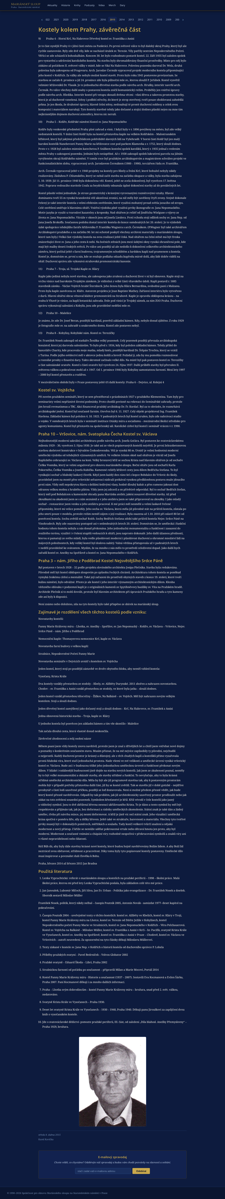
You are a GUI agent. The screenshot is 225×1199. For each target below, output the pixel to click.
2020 (65, 19)
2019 (75, 19)
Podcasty (89, 5)
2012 (140, 19)
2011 (150, 19)
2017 (93, 19)
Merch (112, 5)
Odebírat (141, 1171)
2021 (56, 19)
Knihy (77, 5)
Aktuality (52, 5)
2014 (122, 19)
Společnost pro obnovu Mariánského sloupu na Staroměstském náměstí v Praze (64, 1193)
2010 (159, 19)
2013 (131, 19)
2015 (112, 19)
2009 (168, 19)
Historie (65, 5)
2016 (103, 19)
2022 (47, 19)
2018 (84, 19)
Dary (122, 5)
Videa (101, 5)
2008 (178, 19)
